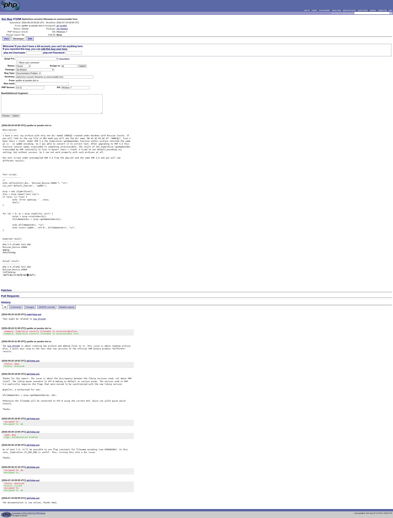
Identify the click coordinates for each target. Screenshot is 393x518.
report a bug (336, 10)
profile (63, 25)
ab (57, 25)
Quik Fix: (9, 58)
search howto (363, 10)
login (390, 10)
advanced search (349, 10)
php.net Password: (54, 52)
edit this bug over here (54, 49)
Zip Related (62, 28)
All (5, 307)
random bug (382, 10)
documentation (324, 10)
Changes (29, 307)
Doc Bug (7, 19)
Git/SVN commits (47, 307)
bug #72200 (39, 319)
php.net (307, 10)
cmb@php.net (34, 314)
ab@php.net (33, 361)
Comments (16, 307)
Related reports (66, 307)
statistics (373, 10)
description (64, 59)
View (6, 38)
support (314, 10)
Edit (30, 38)
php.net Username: (15, 52)
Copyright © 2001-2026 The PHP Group (28, 513)
